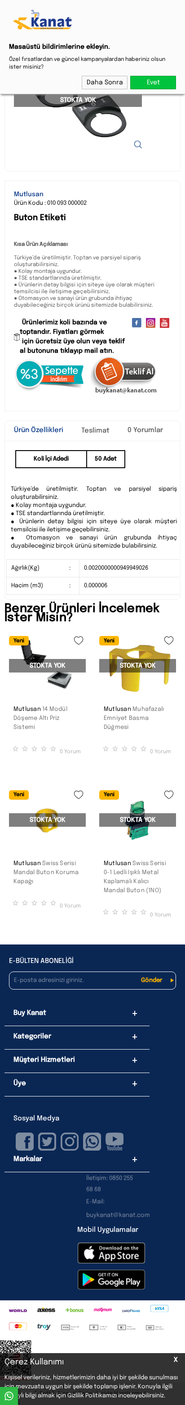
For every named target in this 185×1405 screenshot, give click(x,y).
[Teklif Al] (124, 393)
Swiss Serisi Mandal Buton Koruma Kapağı (46, 872)
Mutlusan (27, 709)
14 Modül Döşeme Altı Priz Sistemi (40, 718)
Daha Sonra (105, 82)
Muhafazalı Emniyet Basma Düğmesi (134, 718)
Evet (153, 82)
